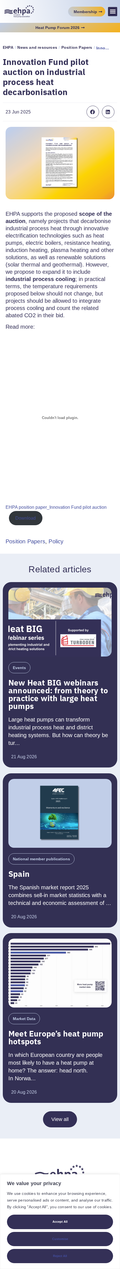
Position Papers (76, 47)
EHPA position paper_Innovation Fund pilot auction (56, 507)
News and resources (37, 47)
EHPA (8, 47)
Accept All (60, 1221)
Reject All (60, 1256)
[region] (60, 1221)
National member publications (41, 859)
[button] (112, 11)
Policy (56, 541)
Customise (60, 1239)
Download (25, 518)
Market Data (24, 1018)
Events (19, 667)
